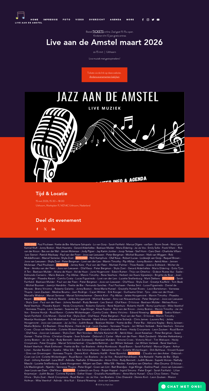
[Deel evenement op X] (45, 229)
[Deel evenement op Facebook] (37, 229)
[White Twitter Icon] (153, 19)
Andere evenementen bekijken (104, 77)
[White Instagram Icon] (148, 19)
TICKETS (98, 31)
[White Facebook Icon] (143, 19)
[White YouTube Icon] (158, 19)
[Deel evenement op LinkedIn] (53, 229)
